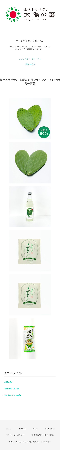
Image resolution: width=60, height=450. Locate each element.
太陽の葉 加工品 (11, 389)
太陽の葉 (8, 382)
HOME (8, 428)
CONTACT (49, 428)
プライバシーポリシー (15, 435)
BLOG (35, 428)
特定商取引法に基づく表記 (43, 435)
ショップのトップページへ (30, 59)
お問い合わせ (30, 64)
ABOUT (22, 428)
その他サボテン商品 (12, 395)
